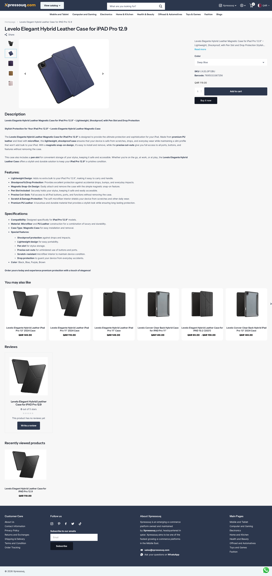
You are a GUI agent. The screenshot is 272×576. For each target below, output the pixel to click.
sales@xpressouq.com (156, 550)
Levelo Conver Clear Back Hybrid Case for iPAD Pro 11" (158, 329)
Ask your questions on (161, 554)
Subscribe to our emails (63, 531)
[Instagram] (51, 523)
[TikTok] (80, 523)
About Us (9, 522)
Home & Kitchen (124, 14)
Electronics (106, 14)
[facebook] (66, 523)
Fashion (208, 14)
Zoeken (160, 6)
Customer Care (14, 516)
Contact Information (15, 526)
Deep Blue (202, 62)
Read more (200, 49)
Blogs (219, 14)
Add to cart (236, 91)
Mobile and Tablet (59, 14)
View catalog (51, 5)
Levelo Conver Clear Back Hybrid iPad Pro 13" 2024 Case (246, 329)
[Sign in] (243, 5)
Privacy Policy (12, 530)
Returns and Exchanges (17, 534)
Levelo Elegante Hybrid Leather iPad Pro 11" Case (114, 329)
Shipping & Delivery (15, 539)
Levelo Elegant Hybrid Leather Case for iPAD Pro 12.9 (25, 490)
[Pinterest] (59, 523)
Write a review (28, 425)
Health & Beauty (145, 14)
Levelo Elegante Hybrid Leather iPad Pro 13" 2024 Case (25, 329)
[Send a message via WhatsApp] (266, 570)
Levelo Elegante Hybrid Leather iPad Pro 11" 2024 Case (69, 329)
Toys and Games (238, 547)
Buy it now (206, 100)
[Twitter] (72, 523)
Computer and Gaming (84, 14)
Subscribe (62, 546)
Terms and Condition (15, 543)
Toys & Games (193, 14)
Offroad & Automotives (170, 14)
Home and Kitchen (239, 534)
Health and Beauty (239, 539)
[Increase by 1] (202, 89)
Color (198, 56)
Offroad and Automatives (243, 543)
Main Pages (236, 516)
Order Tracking (12, 547)
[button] (25, 73)
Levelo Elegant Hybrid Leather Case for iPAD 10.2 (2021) (202, 329)
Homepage (10, 22)
